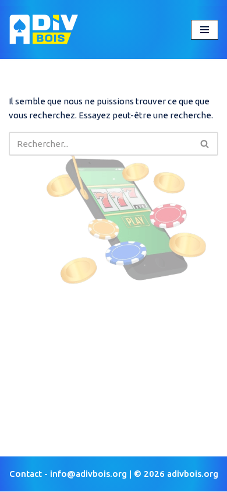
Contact (25, 474)
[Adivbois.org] (44, 29)
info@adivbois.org (88, 474)
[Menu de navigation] (204, 30)
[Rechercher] (205, 144)
